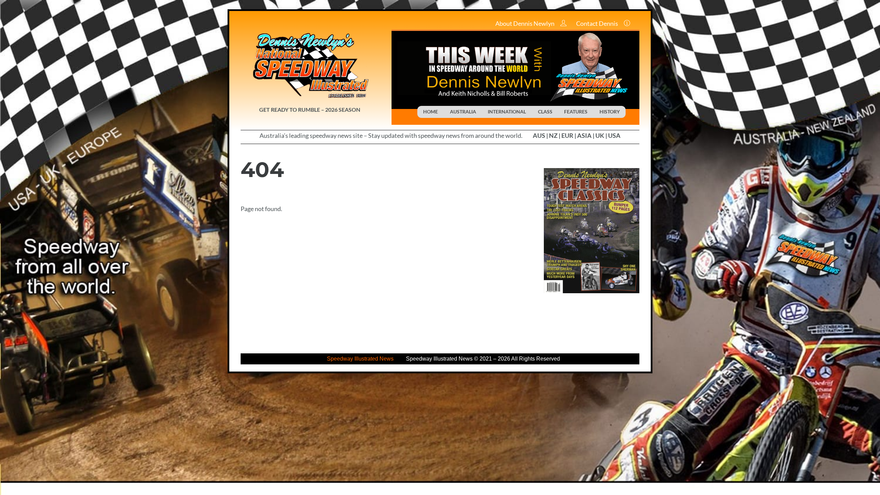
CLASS (545, 111)
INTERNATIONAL (507, 111)
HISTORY (610, 111)
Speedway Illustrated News (361, 359)
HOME (430, 111)
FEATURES (575, 111)
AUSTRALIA (463, 111)
